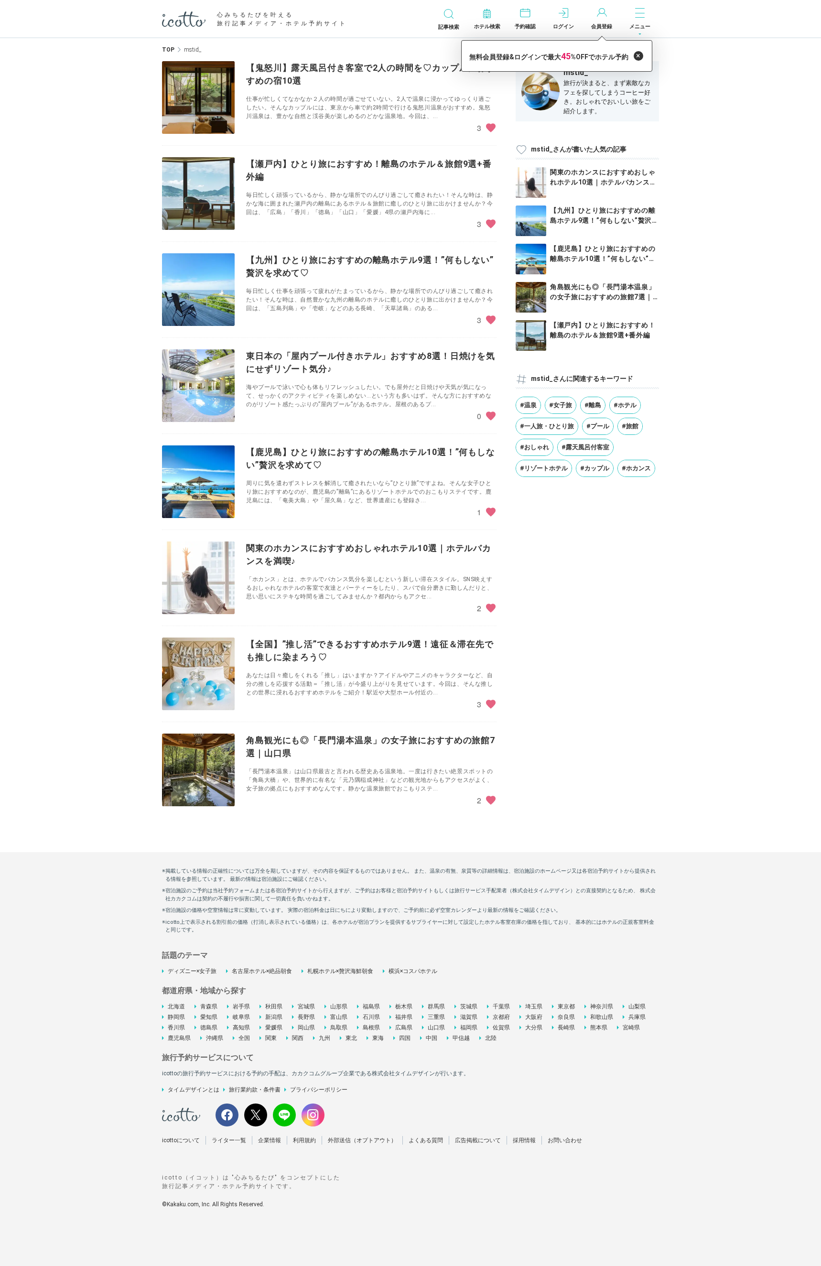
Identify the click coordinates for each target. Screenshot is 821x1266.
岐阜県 (241, 1017)
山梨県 (637, 1006)
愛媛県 (273, 1027)
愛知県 (208, 1017)
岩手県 (241, 1006)
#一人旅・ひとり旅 (547, 426)
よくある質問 (426, 1140)
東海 (378, 1038)
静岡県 (176, 1017)
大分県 (533, 1027)
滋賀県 (468, 1017)
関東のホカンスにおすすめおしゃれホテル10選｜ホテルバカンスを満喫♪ (603, 182)
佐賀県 (501, 1027)
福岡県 (468, 1027)
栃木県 (403, 1006)
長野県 (306, 1017)
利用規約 (304, 1140)
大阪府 (533, 1017)
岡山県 (306, 1027)
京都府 (501, 1017)
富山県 (338, 1017)
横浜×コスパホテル (413, 971)
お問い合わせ (565, 1140)
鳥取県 (338, 1027)
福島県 (371, 1006)
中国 (431, 1038)
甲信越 (461, 1038)
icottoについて (181, 1140)
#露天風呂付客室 (585, 447)
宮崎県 (631, 1027)
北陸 (491, 1038)
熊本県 (598, 1027)
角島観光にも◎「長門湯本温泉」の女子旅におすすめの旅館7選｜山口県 (603, 297)
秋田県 (273, 1006)
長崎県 (566, 1027)
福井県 (403, 1017)
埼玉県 (533, 1006)
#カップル (594, 468)
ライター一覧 (229, 1140)
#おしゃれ (534, 447)
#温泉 (528, 405)
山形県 (338, 1006)
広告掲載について (478, 1140)
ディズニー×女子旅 (192, 971)
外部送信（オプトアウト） (362, 1140)
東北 (351, 1038)
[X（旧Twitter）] (255, 1115)
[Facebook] (227, 1115)
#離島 (592, 405)
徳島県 (208, 1027)
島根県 (371, 1027)
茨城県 (468, 1006)
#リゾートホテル (544, 468)
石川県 (371, 1017)
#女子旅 (560, 405)
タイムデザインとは (193, 1089)
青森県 (208, 1006)
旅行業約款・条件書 (255, 1089)
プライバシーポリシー (318, 1089)
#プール (597, 426)
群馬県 (436, 1006)
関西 (297, 1038)
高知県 (241, 1027)
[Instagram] (313, 1115)
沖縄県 (214, 1038)
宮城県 (306, 1006)
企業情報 (269, 1140)
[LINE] (284, 1115)
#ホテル (625, 405)
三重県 (436, 1017)
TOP (168, 49)
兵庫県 (637, 1017)
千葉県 (501, 1006)
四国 (404, 1038)
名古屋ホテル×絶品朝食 (262, 971)
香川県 (176, 1027)
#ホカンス (636, 468)
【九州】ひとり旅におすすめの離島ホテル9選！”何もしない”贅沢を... (603, 220)
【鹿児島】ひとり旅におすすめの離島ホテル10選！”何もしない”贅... (603, 258)
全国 (244, 1038)
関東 (271, 1038)
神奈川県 (601, 1006)
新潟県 (273, 1017)
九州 (324, 1038)
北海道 (176, 1006)
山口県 (436, 1027)
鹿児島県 (179, 1038)
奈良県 (566, 1017)
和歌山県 (601, 1017)
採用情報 (524, 1140)
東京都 (566, 1006)
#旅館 (630, 426)
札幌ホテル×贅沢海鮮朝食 (340, 971)
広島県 (403, 1027)
